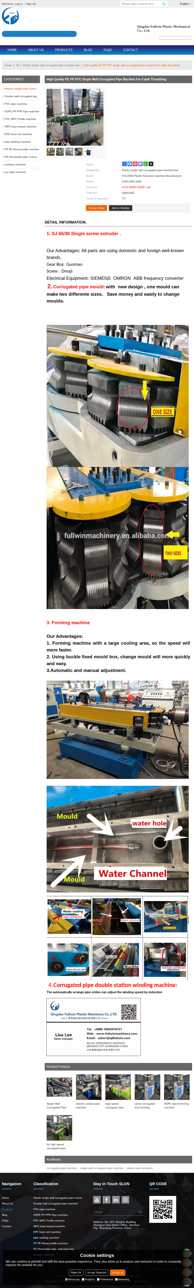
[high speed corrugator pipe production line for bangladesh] (118, 1087)
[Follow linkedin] (116, 1200)
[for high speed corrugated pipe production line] (59, 1128)
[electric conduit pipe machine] (89, 1087)
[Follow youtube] (97, 1200)
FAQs (108, 50)
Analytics (90, 1279)
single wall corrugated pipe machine (101, 1168)
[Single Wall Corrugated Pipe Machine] (59, 1087)
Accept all (117, 1272)
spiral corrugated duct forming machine (145, 1105)
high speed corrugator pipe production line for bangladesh (116, 1105)
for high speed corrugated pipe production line (56, 1146)
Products (64, 50)
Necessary (74, 1279)
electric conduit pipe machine (88, 1105)
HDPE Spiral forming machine (176, 1105)
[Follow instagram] (125, 1200)
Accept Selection (96, 1272)
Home (12, 50)
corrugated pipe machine (62, 1168)
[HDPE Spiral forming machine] (177, 1087)
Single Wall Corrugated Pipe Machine (56, 1105)
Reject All (76, 1272)
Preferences (106, 1279)
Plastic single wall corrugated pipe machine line (51, 65)
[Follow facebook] (106, 1200)
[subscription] (140, 1212)
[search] (163, 3)
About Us (36, 50)
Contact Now (96, 208)
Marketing (123, 1279)
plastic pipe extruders (140, 1168)
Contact (130, 50)
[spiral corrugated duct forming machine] (147, 1087)
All (17, 65)
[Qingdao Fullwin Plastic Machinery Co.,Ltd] (97, 16)
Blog (88, 50)
